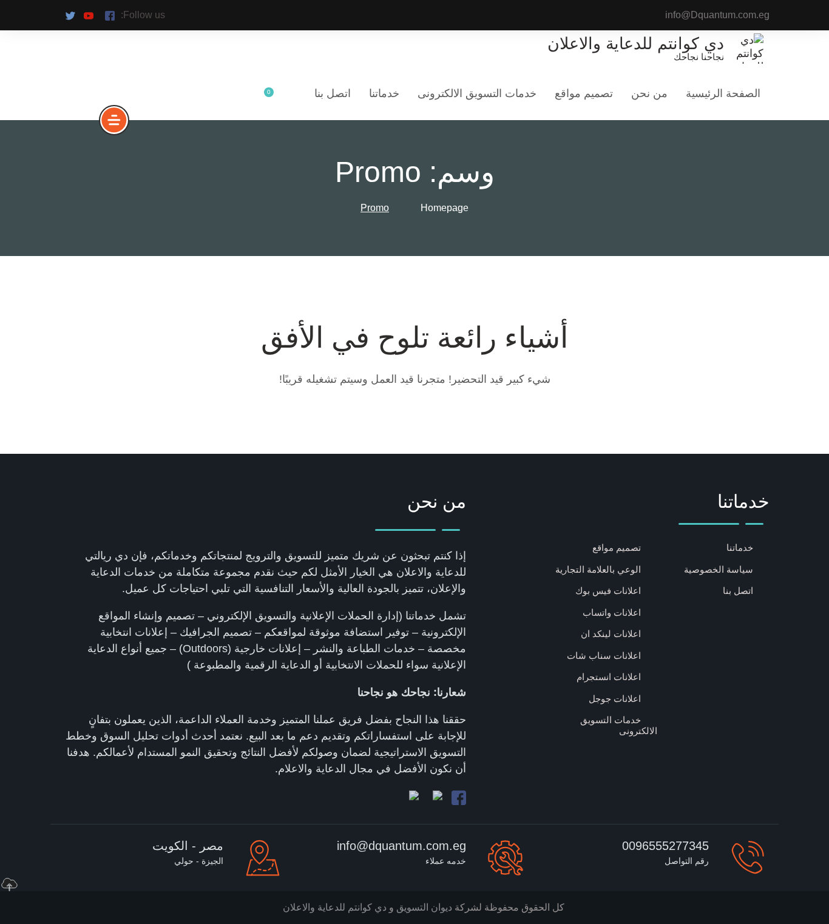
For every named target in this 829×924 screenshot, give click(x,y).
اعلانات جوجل (615, 698)
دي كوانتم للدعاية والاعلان (335, 907)
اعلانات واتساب (612, 612)
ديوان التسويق (423, 907)
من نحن (649, 93)
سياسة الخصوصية (718, 569)
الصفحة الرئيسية (723, 93)
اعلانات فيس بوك (608, 590)
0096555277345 (665, 845)
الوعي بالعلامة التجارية (598, 569)
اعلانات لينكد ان (611, 634)
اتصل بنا (332, 93)
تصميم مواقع (584, 93)
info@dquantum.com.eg (401, 845)
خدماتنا (384, 93)
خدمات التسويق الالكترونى (477, 93)
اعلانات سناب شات (604, 655)
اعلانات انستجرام (609, 677)
